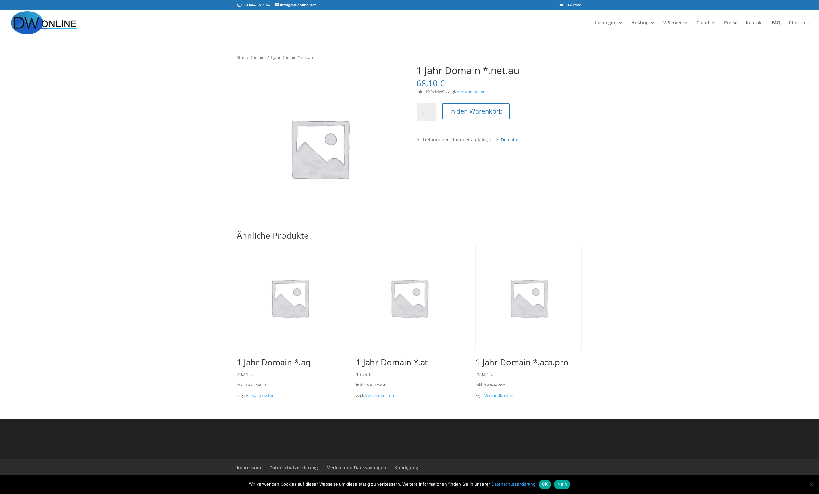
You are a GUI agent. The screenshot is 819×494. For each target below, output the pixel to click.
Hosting (639, 23)
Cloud (702, 23)
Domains (258, 57)
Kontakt (754, 23)
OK (545, 484)
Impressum (249, 468)
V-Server (672, 23)
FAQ (776, 23)
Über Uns (799, 23)
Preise (730, 23)
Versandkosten (471, 91)
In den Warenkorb (476, 111)
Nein (562, 484)
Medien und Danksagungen (356, 468)
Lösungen (605, 23)
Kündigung (406, 468)
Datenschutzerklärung (293, 468)
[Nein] (811, 484)
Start (241, 57)
